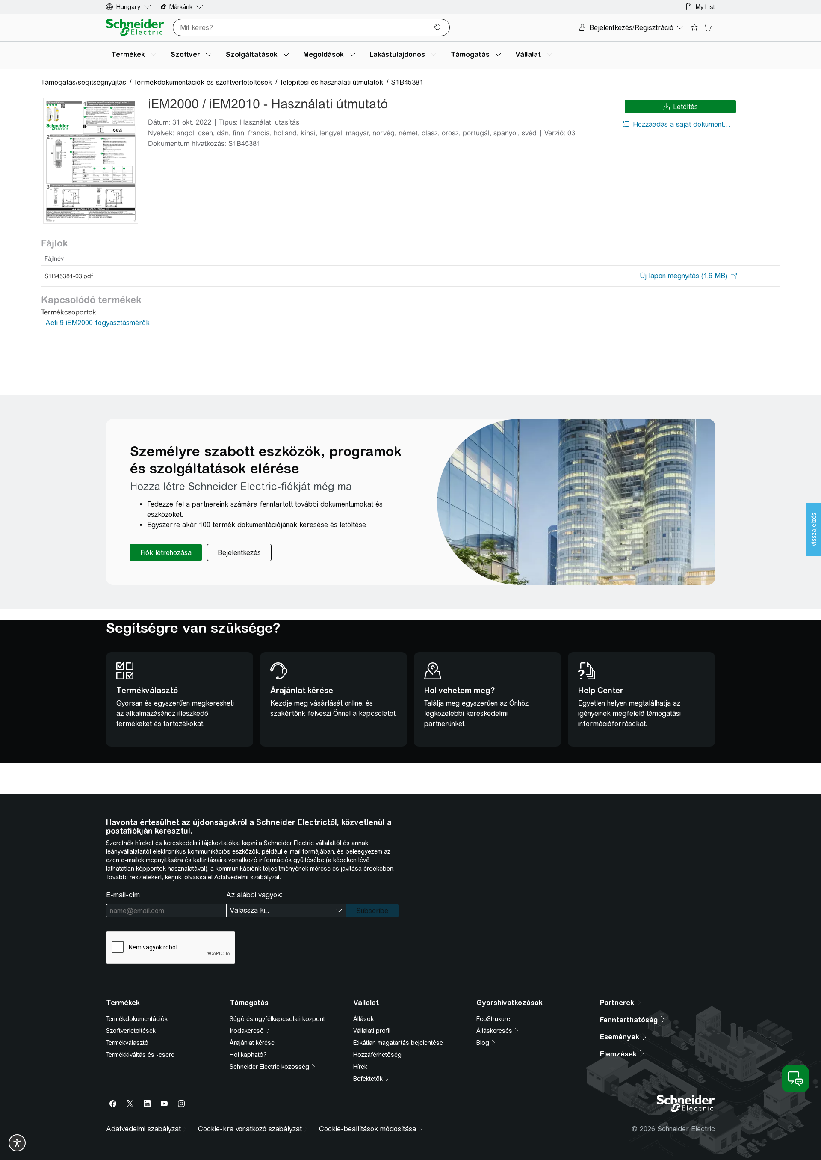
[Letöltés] (90, 161)
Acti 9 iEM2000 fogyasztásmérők (97, 323)
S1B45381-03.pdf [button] (68, 276)
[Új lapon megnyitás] (683, 276)
